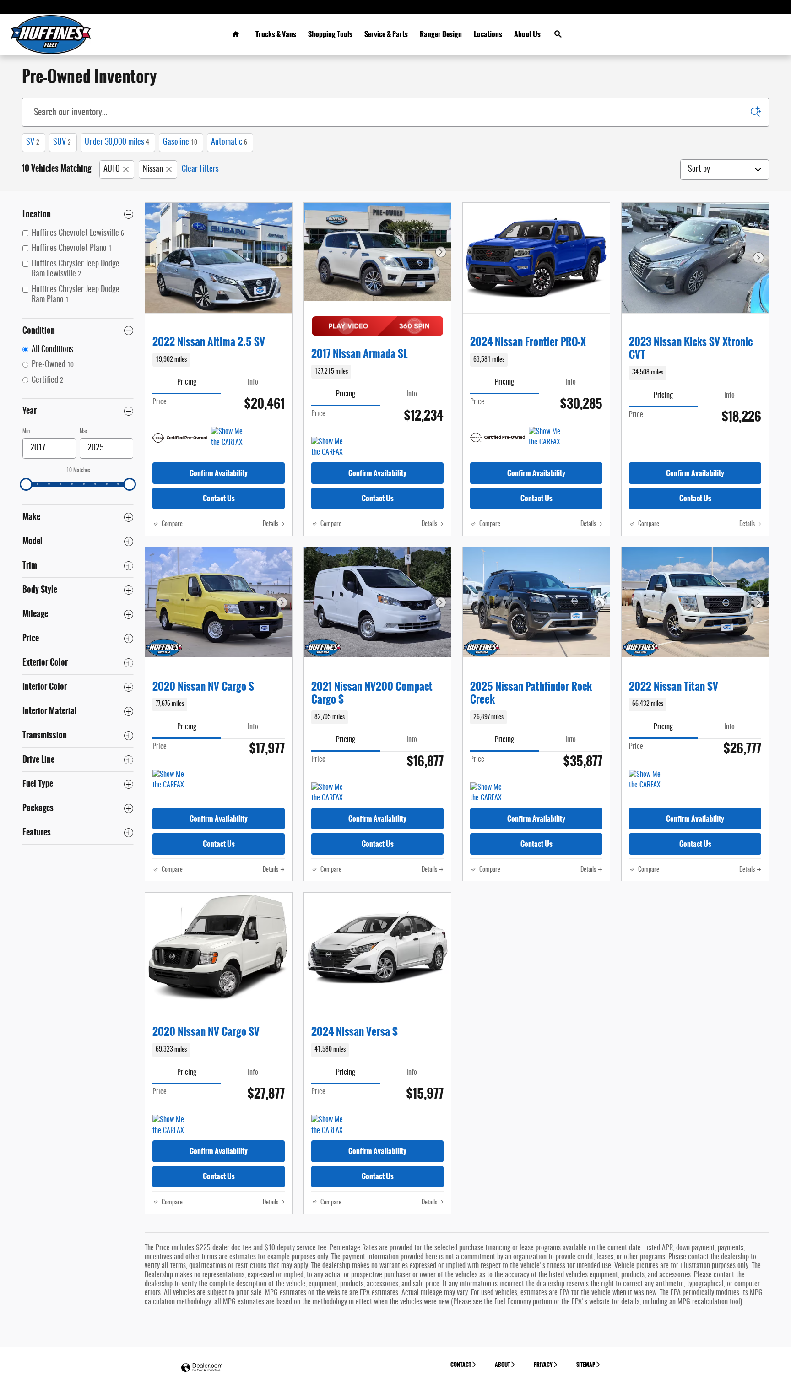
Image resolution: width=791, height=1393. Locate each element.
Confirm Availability (219, 473)
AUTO (111, 169)
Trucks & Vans (275, 34)
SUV (62, 142)
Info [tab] (253, 382)
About (502, 1364)
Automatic (229, 142)
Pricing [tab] (186, 382)
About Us (527, 34)
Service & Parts (386, 34)
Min (26, 431)
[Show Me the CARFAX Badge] (646, 780)
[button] (218, 359)
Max (84, 431)
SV (32, 142)
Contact (460, 1364)
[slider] (26, 484)
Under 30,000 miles (117, 142)
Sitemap (585, 1364)
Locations (488, 34)
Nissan (153, 169)
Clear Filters (200, 169)
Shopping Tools (330, 34)
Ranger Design (441, 34)
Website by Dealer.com (201, 1368)
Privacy (543, 1364)
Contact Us (219, 498)
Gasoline (180, 142)
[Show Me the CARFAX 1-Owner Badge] (228, 438)
